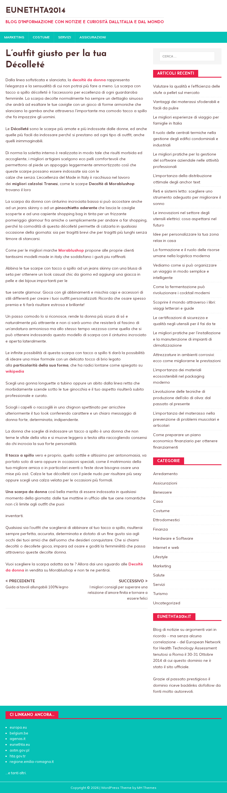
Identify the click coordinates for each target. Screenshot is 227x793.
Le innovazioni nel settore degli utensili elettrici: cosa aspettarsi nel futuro (184, 219)
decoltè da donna (89, 79)
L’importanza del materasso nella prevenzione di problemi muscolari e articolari (186, 419)
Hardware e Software (173, 538)
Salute (159, 575)
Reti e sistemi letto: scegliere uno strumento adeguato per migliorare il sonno (187, 197)
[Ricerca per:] (187, 56)
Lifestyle (160, 556)
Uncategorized (166, 602)
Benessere (162, 492)
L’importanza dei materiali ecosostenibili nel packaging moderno (178, 376)
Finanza (160, 529)
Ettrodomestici (166, 519)
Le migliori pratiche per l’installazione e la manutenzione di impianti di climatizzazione (187, 339)
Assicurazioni (92, 37)
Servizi (64, 37)
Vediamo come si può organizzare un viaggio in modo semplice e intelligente (185, 271)
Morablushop (71, 250)
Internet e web (166, 547)
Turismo (160, 593)
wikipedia (15, 371)
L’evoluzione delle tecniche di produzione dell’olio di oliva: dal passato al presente (182, 397)
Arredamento (165, 473)
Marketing (14, 37)
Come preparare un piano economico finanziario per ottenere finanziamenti (185, 441)
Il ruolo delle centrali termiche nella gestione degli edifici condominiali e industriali (185, 138)
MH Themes (146, 788)
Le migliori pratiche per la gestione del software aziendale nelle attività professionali (186, 160)
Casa (158, 501)
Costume (41, 37)
